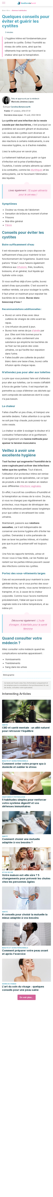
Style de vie (7, 872)
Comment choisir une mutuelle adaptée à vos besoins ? (21, 841)
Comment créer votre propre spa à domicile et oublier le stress (24, 765)
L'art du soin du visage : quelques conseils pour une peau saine (23, 988)
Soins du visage (9, 984)
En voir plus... (26, 997)
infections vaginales (30, 486)
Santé (5, 725)
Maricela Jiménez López (22, 102)
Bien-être (6, 10)
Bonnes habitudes (19, 10)
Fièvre (8, 225)
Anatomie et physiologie (13, 797)
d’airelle (36, 330)
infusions (22, 267)
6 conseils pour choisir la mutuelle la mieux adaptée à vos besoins (24, 916)
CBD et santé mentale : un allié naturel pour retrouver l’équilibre (26, 729)
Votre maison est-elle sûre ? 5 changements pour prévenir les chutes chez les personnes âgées (26, 878)
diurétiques (36, 170)
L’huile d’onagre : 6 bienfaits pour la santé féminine (28, 624)
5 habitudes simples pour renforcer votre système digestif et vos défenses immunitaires (24, 803)
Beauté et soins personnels (15, 761)
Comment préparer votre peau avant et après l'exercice (25, 952)
